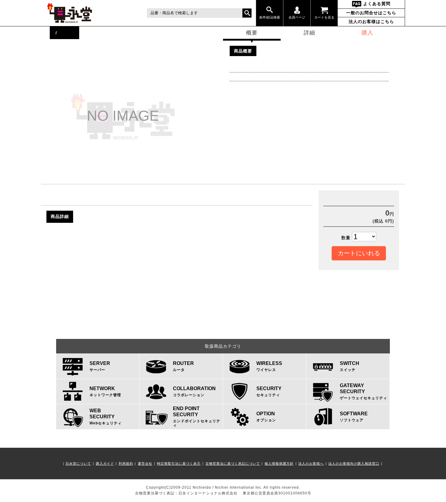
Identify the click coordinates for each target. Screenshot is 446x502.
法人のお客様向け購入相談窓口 (353, 463)
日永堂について (78, 463)
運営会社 (145, 463)
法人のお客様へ (311, 463)
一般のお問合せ (371, 13)
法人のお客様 (371, 21)
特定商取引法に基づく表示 (179, 463)
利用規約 (126, 463)
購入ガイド (105, 463)
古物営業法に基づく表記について (232, 463)
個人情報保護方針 (279, 463)
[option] (139, 116)
